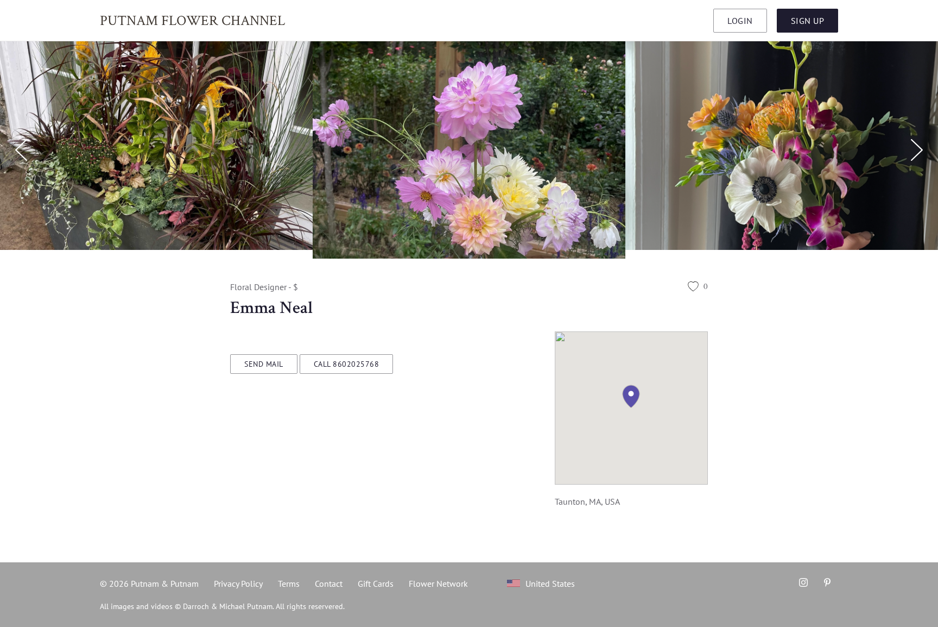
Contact (329, 583)
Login (740, 20)
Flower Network (438, 583)
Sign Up (808, 20)
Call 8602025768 (346, 364)
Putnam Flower (192, 20)
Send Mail (263, 364)
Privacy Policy (238, 583)
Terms (289, 583)
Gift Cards (376, 583)
